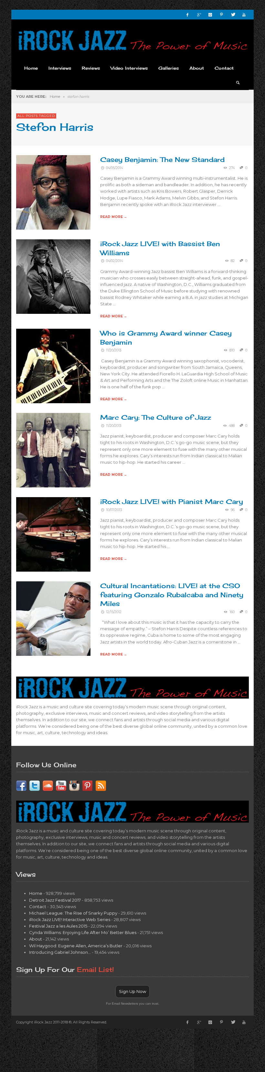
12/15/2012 (114, 612)
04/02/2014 (114, 261)
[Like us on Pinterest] (87, 785)
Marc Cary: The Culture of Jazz (155, 417)
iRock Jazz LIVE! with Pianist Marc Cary (171, 501)
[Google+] (199, 14)
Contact (37, 906)
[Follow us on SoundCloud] (48, 785)
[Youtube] (244, 14)
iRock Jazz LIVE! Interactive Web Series (69, 919)
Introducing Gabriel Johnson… (60, 952)
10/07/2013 (114, 510)
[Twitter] (233, 14)
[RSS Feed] (101, 785)
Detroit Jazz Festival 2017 (55, 900)
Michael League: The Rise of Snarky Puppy (73, 913)
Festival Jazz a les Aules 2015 (58, 926)
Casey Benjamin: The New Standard (162, 159)
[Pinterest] (221, 14)
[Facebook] (187, 14)
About (35, 938)
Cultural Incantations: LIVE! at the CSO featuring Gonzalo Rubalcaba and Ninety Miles (171, 595)
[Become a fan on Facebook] (21, 785)
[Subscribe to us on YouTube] (61, 785)
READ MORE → (113, 217)
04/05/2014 (114, 168)
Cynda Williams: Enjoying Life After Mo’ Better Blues (82, 932)
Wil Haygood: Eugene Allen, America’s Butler (75, 945)
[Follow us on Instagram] (74, 785)
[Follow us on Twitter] (34, 785)
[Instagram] (210, 14)
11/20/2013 (114, 350)
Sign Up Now (132, 991)
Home (55, 96)
